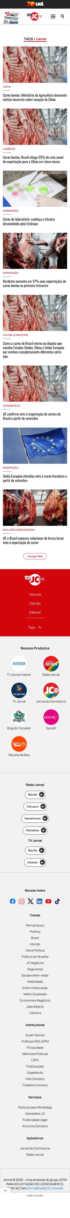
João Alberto (35, 1006)
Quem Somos (35, 1035)
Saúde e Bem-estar (35, 975)
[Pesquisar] (62, 16)
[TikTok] (57, 901)
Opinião (35, 603)
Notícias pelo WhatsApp (35, 1107)
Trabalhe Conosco (35, 1085)
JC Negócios (35, 963)
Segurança (35, 969)
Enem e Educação (35, 988)
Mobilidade (35, 981)
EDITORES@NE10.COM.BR (44, 1188)
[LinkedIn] (39, 901)
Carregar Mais (35, 556)
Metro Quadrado (35, 994)
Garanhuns (35, 818)
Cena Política (35, 950)
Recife (35, 795)
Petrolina (35, 830)
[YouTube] (48, 901)
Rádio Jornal (35, 1154)
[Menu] (53, 16)
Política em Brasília (35, 956)
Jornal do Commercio (35, 1148)
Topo (31, 627)
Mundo (35, 944)
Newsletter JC (35, 1113)
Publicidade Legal (35, 1120)
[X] (30, 901)
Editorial (35, 612)
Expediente (35, 1072)
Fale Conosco (35, 1079)
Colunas (35, 594)
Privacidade (35, 1047)
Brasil (35, 938)
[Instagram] (21, 901)
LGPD (35, 1060)
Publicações (35, 1066)
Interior (35, 862)
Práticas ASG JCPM (35, 1041)
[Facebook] (13, 901)
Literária (35, 1013)
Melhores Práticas (35, 1054)
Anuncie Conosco (35, 1126)
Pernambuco (35, 925)
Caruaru (35, 806)
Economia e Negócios (35, 1000)
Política (35, 931)
